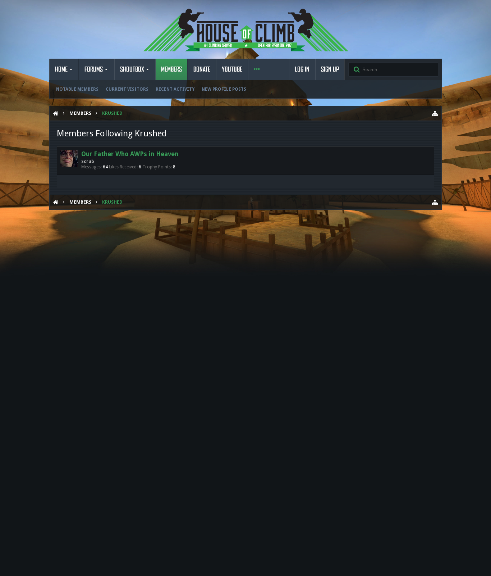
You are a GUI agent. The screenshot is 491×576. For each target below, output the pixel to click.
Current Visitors (127, 89)
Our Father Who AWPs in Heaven (129, 154)
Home (61, 69)
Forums (93, 69)
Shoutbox (132, 69)
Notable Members (77, 89)
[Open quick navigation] (434, 113)
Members (171, 69)
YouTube (232, 69)
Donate (201, 69)
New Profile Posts (224, 89)
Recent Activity (175, 89)
